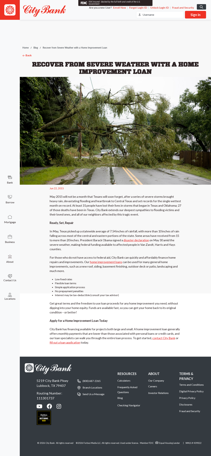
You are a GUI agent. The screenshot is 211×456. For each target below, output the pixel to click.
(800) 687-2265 (92, 380)
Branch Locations (92, 387)
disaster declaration (136, 240)
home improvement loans (106, 262)
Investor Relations (158, 392)
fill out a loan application (65, 342)
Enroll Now (119, 7)
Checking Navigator (128, 405)
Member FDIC (147, 443)
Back (28, 55)
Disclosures (185, 404)
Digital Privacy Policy (191, 391)
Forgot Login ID (138, 7)
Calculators (123, 380)
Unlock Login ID (159, 7)
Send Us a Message (93, 394)
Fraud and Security (183, 7)
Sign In (195, 15)
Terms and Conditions (191, 384)
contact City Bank (163, 338)
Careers (152, 386)
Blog (35, 47)
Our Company (156, 380)
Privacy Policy (187, 397)
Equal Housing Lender (169, 443)
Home (25, 47)
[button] (10, 10)
